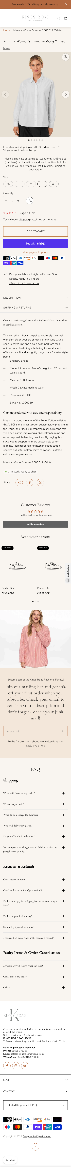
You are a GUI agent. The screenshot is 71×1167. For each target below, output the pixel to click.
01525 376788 (19, 1050)
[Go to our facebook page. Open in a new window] (7, 1065)
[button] (29, 140)
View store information (24, 283)
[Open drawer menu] (5, 18)
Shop (6, 1079)
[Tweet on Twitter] (40, 482)
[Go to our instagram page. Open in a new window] (15, 1065)
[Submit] (62, 731)
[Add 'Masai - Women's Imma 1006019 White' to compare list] (29, 200)
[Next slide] (65, 94)
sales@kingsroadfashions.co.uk (23, 1053)
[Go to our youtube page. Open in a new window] (24, 1065)
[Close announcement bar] (66, 4)
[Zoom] (65, 57)
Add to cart (36, 231)
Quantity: (8, 193)
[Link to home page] (14, 1015)
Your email (13, 731)
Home (6, 30)
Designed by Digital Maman (37, 1136)
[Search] (58, 18)
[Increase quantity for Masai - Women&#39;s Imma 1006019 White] (18, 200)
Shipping (24, 219)
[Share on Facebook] (29, 482)
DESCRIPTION (12, 298)
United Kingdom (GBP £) (22, 1105)
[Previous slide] (5, 94)
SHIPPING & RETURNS (17, 307)
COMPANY (9, 1091)
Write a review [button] (36, 524)
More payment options (35, 252)
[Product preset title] (18, 565)
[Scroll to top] (35, 1147)
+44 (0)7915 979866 (27, 1057)
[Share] (19, 482)
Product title (8, 588)
